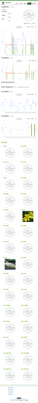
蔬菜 (22, 3)
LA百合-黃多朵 (23, 241)
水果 (26, 3)
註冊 (35, 1)
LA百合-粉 (5, 257)
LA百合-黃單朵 (6, 225)
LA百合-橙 (5, 177)
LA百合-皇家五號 (23, 337)
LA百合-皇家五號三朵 (7, 369)
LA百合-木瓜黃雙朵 (24, 305)
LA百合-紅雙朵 (23, 146)
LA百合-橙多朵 (6, 209)
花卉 (30, 3)
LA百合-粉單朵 (23, 257)
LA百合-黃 (22, 209)
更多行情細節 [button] (27, 23)
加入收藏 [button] (33, 23)
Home (18, 3)
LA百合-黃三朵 (6, 241)
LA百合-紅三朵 (6, 161)
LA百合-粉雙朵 (6, 273)
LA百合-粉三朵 (23, 273)
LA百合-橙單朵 (23, 177)
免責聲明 (10, 392)
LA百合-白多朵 (6, 337)
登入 (31, 1)
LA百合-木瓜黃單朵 (6, 305)
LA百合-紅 (3, 9)
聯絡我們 (10, 394)
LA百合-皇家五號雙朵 (24, 353)
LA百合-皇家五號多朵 (24, 369)
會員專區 (34, 3)
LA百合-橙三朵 (23, 193)
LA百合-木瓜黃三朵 (6, 321)
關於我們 (10, 387)
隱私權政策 (11, 390)
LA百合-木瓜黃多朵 (24, 321)
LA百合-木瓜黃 (23, 289)
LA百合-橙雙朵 (6, 193)
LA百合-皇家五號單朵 (7, 353)
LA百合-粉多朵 (6, 289)
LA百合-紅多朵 (23, 161)
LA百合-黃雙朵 (23, 225)
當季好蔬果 (7, 2)
